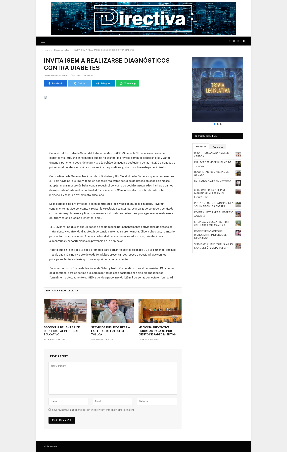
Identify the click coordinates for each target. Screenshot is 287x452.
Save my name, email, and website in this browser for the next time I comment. (93, 409)
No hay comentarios (83, 75)
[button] (217, 89)
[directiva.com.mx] (143, 18)
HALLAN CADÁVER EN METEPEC (212, 181)
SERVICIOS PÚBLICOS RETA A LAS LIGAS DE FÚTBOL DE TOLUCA (110, 331)
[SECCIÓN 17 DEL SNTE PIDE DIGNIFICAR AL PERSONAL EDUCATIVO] (65, 311)
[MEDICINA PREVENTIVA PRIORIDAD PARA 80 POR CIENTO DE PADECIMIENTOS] (160, 311)
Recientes (201, 146)
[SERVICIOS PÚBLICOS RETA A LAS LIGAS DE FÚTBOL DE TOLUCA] (112, 311)
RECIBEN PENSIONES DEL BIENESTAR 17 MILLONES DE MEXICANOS (210, 235)
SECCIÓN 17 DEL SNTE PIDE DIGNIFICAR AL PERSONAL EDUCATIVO (62, 331)
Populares (218, 147)
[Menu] (43, 41)
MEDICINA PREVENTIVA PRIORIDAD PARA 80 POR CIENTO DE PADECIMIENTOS (157, 331)
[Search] (244, 41)
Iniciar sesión (50, 446)
